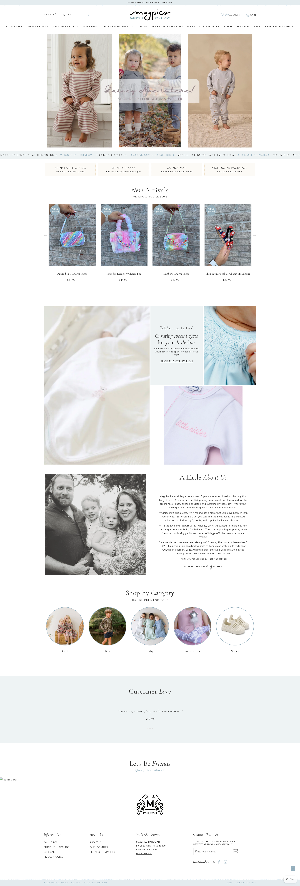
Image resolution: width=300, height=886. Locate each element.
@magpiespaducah (150, 770)
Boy (107, 651)
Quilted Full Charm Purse (72, 273)
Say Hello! (50, 842)
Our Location (99, 847)
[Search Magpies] (88, 14)
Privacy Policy (53, 857)
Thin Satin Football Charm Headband (227, 273)
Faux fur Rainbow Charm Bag (124, 273)
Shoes (235, 651)
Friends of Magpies (102, 852)
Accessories (192, 651)
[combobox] (67, 14)
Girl (65, 651)
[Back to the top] (293, 868)
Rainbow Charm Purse (176, 273)
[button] (145, 147)
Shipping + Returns (56, 847)
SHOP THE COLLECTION (176, 361)
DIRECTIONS (144, 853)
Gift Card (50, 852)
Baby (150, 651)
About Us (95, 842)
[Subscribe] (236, 851)
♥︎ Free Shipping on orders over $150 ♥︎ (150, 2)
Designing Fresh (246, 883)
